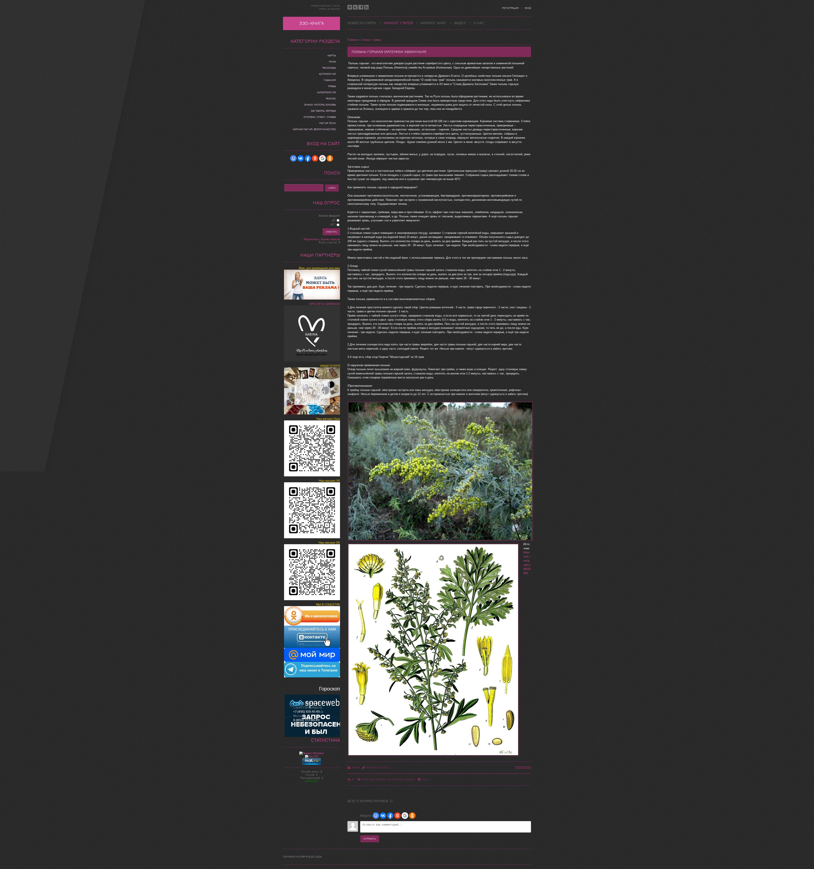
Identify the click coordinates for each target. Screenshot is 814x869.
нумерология (326, 92)
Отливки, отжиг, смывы (320, 117)
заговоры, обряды (323, 110)
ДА (334, 220)
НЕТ (333, 224)
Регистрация (510, 8)
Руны (332, 61)
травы (377, 39)
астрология (327, 74)
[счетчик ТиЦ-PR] (311, 756)
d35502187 (311, 781)
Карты (332, 55)
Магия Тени (327, 123)
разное (331, 98)
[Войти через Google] (404, 815)
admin (370, 767)
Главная (352, 39)
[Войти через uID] (376, 815)
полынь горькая (403, 779)
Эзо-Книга (311, 23)
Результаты (311, 239)
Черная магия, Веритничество (314, 129)
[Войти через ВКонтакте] (383, 815)
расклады (329, 67)
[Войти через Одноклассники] (412, 815)
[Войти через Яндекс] (397, 815)
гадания (330, 80)
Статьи (365, 39)
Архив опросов (330, 239)
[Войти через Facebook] (390, 815)
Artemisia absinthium (376, 779)
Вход (528, 8)
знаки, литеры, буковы (320, 104)
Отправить (370, 839)
